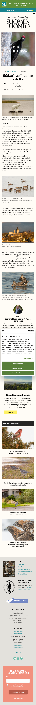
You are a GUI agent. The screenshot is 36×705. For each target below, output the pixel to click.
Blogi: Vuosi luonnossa (18, 451)
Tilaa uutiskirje (22, 574)
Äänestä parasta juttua (25, 571)
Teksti (18, 316)
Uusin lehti (21, 564)
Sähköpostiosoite (11, 677)
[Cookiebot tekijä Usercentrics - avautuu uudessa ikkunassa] (26, 331)
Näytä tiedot (27, 358)
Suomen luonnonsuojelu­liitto (24, 588)
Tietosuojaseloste (18, 647)
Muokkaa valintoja (17, 368)
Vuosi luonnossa (10, 71)
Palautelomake (17, 631)
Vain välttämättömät (18, 373)
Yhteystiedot (18, 633)
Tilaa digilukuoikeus (24, 569)
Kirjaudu (18, 653)
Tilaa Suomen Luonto (24, 567)
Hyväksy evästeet (18, 363)
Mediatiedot (18, 645)
